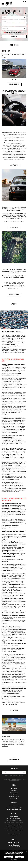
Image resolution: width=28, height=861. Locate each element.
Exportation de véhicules (14, 827)
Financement (14, 816)
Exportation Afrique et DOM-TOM (14, 829)
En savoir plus (14, 859)
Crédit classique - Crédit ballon (14, 822)
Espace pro (14, 794)
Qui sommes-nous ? (14, 806)
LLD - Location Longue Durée (14, 820)
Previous (12, 79)
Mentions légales (14, 796)
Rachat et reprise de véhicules (14, 831)
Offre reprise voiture (14, 833)
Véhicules (14, 788)
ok (24, 772)
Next (15, 79)
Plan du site (14, 798)
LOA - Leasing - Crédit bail (14, 818)
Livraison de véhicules (14, 824)
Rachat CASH (14, 835)
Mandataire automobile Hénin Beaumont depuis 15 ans (14, 808)
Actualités (14, 790)
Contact (14, 840)
